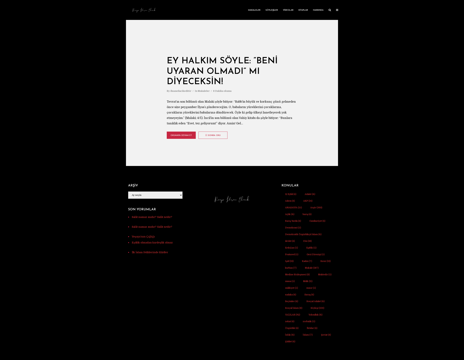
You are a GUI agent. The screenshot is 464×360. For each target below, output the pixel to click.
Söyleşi (317, 308)
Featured (291, 254)
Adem (290, 201)
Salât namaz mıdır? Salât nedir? (152, 217)
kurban (291, 268)
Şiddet (290, 341)
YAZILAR (292, 314)
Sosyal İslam (293, 308)
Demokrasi (293, 227)
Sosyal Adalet (315, 301)
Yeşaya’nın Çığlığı (143, 236)
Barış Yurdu (293, 221)
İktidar (312, 328)
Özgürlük (292, 328)
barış (307, 214)
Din (307, 241)
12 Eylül (290, 194)
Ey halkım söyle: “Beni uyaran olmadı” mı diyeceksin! (222, 71)
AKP (307, 201)
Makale (312, 268)
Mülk (307, 281)
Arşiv (316, 207)
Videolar (288, 10)
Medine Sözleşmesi (297, 274)
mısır (311, 288)
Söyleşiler (272, 10)
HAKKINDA (318, 10)
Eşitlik (311, 248)
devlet (290, 241)
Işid (289, 261)
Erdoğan (291, 248)
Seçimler (291, 301)
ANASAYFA (293, 207)
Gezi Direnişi (316, 254)
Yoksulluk (315, 314)
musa (290, 281)
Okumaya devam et (181, 135)
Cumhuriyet (317, 221)
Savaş (309, 294)
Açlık (289, 214)
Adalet (310, 194)
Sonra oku (214, 135)
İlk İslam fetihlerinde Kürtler (150, 252)
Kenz (325, 261)
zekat (289, 321)
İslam (308, 335)
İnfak (290, 335)
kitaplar (303, 10)
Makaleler (254, 10)
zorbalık (309, 321)
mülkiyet (291, 288)
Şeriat (326, 335)
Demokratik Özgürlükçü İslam (303, 234)
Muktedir (325, 274)
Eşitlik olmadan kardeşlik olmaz (152, 242)
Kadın (307, 261)
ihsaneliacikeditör (180, 91)
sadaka (290, 294)
